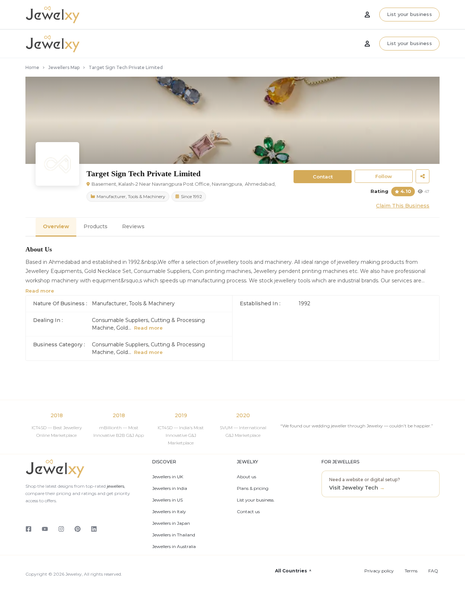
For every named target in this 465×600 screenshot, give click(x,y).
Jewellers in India (169, 488)
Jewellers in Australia (174, 546)
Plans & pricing (252, 488)
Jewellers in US (167, 500)
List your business (409, 43)
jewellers (115, 486)
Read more (39, 291)
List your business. (256, 500)
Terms (411, 570)
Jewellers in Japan (171, 523)
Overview (56, 226)
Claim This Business (402, 205)
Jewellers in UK (167, 476)
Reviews (133, 226)
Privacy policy (379, 570)
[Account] (367, 44)
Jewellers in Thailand (173, 534)
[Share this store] (422, 176)
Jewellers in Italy (169, 511)
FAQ (433, 570)
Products (96, 226)
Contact (323, 177)
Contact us (248, 511)
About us (246, 476)
